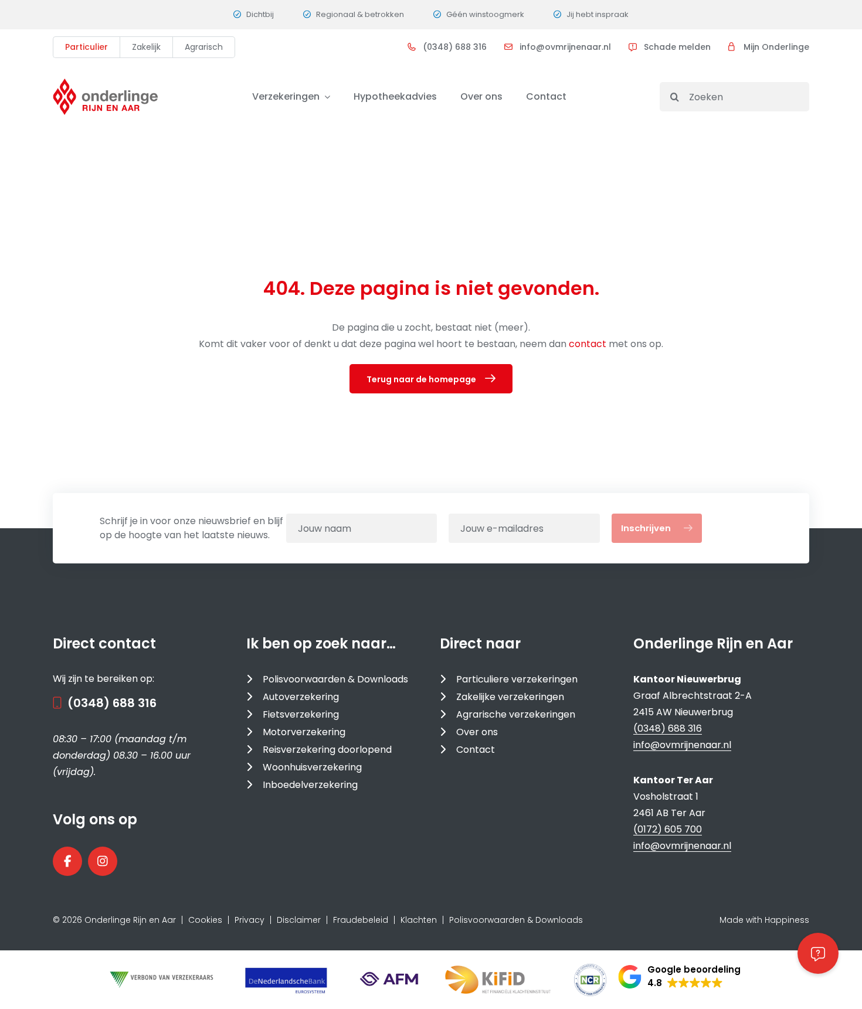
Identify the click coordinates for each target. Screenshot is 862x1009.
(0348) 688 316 (455, 47)
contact (589, 344)
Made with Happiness (764, 920)
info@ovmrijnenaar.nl (565, 47)
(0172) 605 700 (667, 829)
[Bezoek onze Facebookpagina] (67, 861)
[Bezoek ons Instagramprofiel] (102, 861)
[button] (679, 976)
